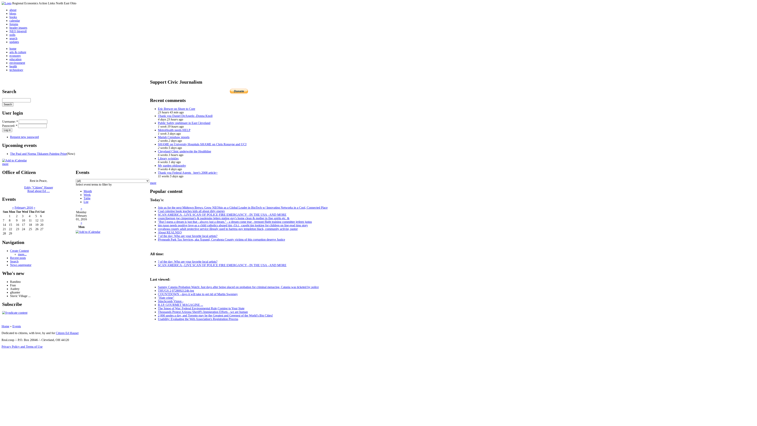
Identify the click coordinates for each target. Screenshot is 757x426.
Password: (9, 125)
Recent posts (18, 258)
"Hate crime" (166, 297)
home (12, 48)
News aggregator (20, 265)
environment (17, 62)
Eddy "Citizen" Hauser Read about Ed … (38, 189)
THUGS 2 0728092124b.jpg (176, 290)
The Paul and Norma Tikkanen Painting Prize (38, 153)
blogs (12, 13)
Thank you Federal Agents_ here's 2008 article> (188, 172)
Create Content (19, 250)
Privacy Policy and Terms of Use (22, 346)
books (13, 17)
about (12, 10)
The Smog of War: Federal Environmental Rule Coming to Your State (201, 308)
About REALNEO (170, 232)
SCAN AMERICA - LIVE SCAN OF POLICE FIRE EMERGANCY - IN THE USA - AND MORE (222, 214)
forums (13, 24)
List (86, 202)
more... (22, 254)
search (13, 38)
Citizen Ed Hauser (67, 333)
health (13, 66)
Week (87, 194)
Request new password (24, 137)
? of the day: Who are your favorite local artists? (187, 236)
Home (5, 326)
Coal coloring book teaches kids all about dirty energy (191, 211)
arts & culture (17, 52)
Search (14, 261)
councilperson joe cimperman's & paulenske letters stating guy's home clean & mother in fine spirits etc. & (223, 218)
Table (87, 198)
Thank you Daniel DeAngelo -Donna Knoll (185, 116)
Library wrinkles (168, 158)
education (15, 59)
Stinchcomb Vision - (170, 301)
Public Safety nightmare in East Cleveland (184, 123)
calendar (14, 20)
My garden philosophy (172, 165)
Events (16, 326)
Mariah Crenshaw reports (173, 137)
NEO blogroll (18, 31)
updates (14, 42)
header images (18, 27)
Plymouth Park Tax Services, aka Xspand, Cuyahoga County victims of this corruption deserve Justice (221, 239)
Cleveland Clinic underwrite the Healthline (184, 151)
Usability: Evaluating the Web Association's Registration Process (198, 319)
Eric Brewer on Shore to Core (176, 108)
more (5, 164)
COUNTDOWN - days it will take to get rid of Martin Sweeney (198, 294)
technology (16, 70)
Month (88, 191)
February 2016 (24, 207)
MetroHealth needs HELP (174, 130)
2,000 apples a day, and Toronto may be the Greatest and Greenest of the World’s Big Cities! (215, 315)
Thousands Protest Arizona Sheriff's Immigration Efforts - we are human (203, 312)
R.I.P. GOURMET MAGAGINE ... (180, 304)
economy (15, 55)
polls (12, 34)
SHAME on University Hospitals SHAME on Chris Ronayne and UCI (202, 144)
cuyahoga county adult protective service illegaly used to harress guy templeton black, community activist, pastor (228, 229)
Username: (10, 121)
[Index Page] (6, 3)
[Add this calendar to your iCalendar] (14, 160)
